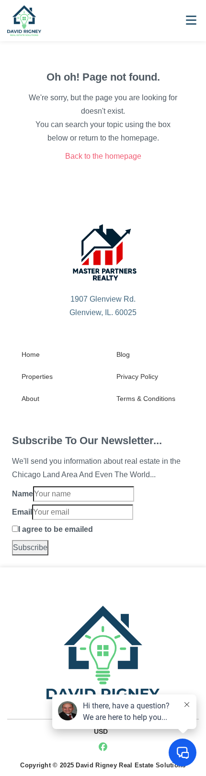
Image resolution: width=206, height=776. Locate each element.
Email (22, 512)
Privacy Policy (137, 376)
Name (22, 494)
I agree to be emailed (55, 529)
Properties (37, 376)
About (30, 398)
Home (31, 354)
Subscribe (30, 547)
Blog (123, 354)
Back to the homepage (103, 156)
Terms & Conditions (145, 398)
